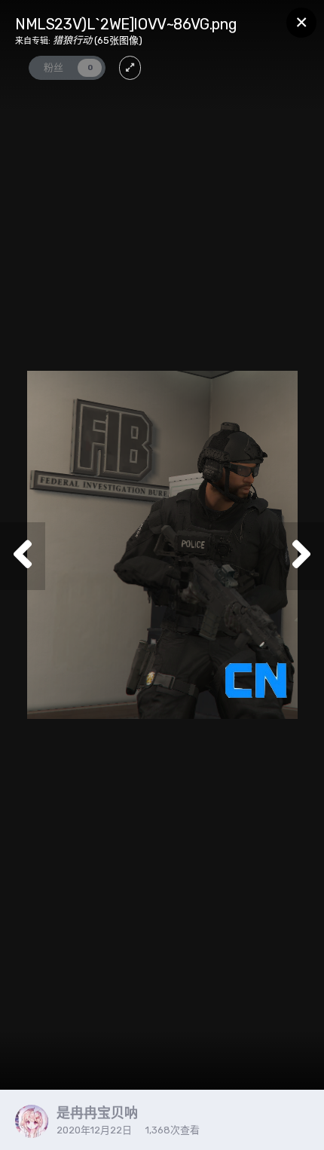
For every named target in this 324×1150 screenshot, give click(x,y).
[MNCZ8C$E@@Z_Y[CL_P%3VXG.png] (301, 556)
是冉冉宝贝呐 (97, 1113)
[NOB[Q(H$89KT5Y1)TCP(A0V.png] (22, 556)
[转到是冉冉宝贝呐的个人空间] (31, 1121)
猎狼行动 (72, 40)
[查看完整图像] (130, 68)
